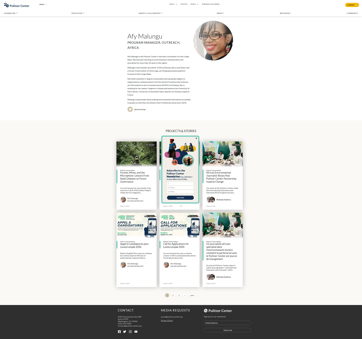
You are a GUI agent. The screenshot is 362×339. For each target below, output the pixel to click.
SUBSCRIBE (180, 197)
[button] (180, 173)
